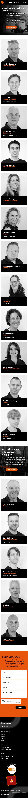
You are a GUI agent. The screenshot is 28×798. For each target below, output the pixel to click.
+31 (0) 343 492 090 (6, 747)
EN (23, 2)
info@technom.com (6, 749)
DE (25, 2)
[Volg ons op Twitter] (7, 727)
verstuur (20, 707)
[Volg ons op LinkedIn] (2, 727)
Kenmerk (24, 792)
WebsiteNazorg (16, 792)
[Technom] (14, 2)
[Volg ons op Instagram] (4, 727)
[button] (2, 2)
